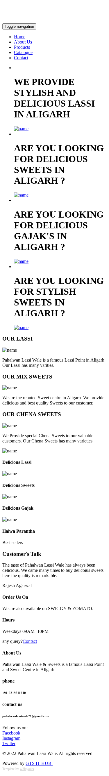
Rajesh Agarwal (17, 585)
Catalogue (23, 52)
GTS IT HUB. (39, 763)
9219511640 (13, 6)
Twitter (8, 743)
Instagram (11, 738)
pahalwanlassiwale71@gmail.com (75, 15)
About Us (23, 41)
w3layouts (27, 769)
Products (22, 47)
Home (19, 36)
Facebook (11, 732)
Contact (21, 57)
